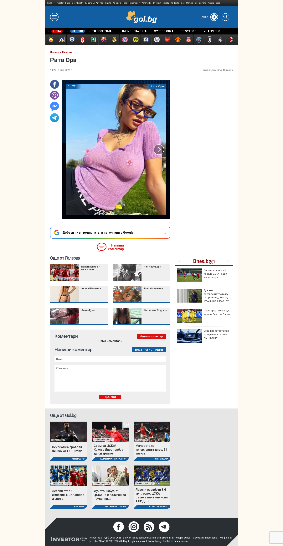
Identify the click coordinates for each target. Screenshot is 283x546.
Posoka (211, 3)
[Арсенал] (167, 39)
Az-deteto (175, 3)
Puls (125, 3)
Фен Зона (79, 506)
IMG (51, 3)
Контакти (157, 537)
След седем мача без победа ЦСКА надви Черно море (216, 273)
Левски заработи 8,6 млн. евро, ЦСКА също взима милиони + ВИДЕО (152, 495)
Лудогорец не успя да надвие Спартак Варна (217, 312)
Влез (138, 349)
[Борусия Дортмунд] (135, 39)
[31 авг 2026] (152, 432)
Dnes (67, 3)
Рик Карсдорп (152, 266)
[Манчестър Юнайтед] (177, 39)
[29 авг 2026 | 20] (110, 476)
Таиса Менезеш (153, 288)
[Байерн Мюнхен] (124, 39)
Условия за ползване (205, 537)
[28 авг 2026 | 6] (152, 476)
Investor (60, 3)
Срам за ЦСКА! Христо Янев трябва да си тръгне (108, 449)
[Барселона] (103, 39)
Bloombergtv (77, 3)
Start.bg (189, 3)
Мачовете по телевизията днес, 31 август (151, 449)
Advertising (155, 541)
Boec (218, 3)
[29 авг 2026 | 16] (110, 432)
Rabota (166, 3)
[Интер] (220, 39)
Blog (183, 3)
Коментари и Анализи (113, 459)
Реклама (168, 537)
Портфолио (225, 537)
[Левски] (61, 39)
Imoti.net (157, 3)
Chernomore (200, 3)
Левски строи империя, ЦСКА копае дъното (68, 495)
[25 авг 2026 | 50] (68, 476)
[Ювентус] (209, 39)
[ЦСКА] (50, 39)
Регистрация (153, 349)
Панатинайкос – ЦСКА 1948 (90, 268)
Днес (208, 17)
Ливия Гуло (88, 310)
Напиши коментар (116, 247)
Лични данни (181, 541)
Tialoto (108, 3)
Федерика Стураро (155, 310)
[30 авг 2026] (68, 432)
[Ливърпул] (188, 39)
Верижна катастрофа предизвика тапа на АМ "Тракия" (216, 334)
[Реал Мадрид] (114, 39)
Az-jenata (117, 3)
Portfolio (167, 541)
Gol (101, 3)
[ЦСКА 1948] (82, 39)
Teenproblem (134, 3)
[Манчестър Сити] (156, 39)
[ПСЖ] (198, 39)
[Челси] (146, 39)
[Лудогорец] (93, 39)
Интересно (78, 459)
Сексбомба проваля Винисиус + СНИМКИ (67, 449)
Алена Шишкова (91, 288)
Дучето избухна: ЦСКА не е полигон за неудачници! (110, 495)
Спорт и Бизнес (158, 506)
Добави (110, 396)
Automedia (147, 3)
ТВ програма (160, 459)
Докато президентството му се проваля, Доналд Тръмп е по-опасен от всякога (203, 297)
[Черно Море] (71, 39)
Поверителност (183, 537)
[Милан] (230, 39)
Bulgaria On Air (92, 3)
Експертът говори (115, 506)
